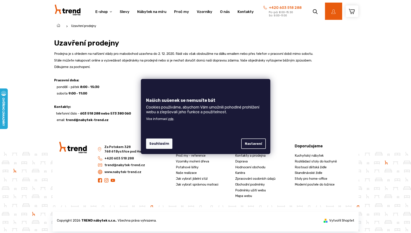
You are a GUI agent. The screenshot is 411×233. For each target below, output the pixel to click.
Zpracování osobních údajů (255, 179)
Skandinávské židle (308, 173)
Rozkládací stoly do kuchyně (316, 161)
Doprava (241, 161)
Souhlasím (159, 143)
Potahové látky (187, 167)
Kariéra (240, 173)
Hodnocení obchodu (250, 167)
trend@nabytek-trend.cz (124, 165)
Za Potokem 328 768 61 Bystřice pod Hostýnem (129, 149)
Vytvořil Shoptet (341, 220)
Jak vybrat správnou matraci (197, 184)
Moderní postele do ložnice (315, 184)
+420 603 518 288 (285, 7)
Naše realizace (186, 173)
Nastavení (253, 144)
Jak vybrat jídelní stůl (192, 179)
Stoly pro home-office (311, 179)
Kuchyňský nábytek (309, 155)
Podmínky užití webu (250, 190)
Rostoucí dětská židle (311, 167)
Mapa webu (243, 196)
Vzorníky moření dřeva (192, 161)
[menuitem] (103, 9)
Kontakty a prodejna (250, 155)
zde (170, 119)
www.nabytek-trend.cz (122, 172)
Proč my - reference (191, 155)
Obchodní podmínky (250, 184)
